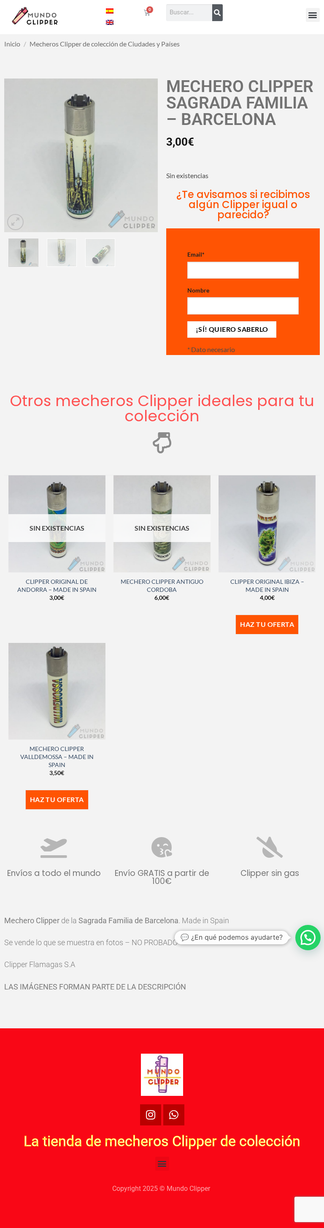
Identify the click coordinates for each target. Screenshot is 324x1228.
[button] (313, 15)
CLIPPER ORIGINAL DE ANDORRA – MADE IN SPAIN (57, 585)
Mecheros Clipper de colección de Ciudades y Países (105, 44)
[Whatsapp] (173, 1114)
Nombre (198, 290)
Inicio (12, 44)
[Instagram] (150, 1114)
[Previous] (17, 155)
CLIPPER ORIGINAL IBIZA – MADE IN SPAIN (267, 585)
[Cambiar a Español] (110, 10)
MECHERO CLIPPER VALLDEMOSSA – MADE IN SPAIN (57, 756)
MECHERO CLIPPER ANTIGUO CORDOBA (162, 585)
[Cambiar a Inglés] (110, 21)
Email (196, 254)
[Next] (144, 155)
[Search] (217, 12)
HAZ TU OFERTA (267, 624)
